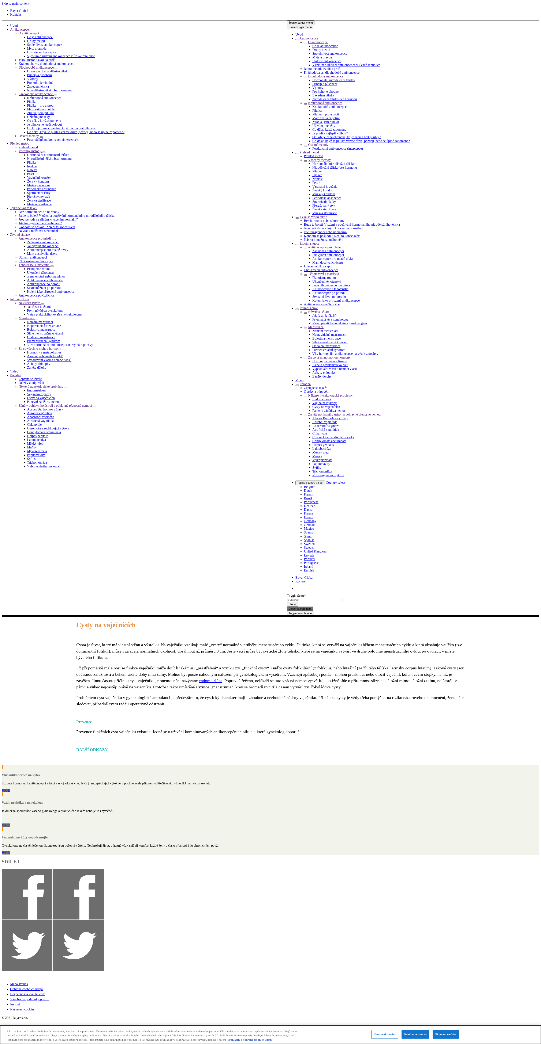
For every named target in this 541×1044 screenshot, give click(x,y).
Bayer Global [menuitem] (19, 10)
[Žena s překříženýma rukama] (2, 829)
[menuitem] (14, 25)
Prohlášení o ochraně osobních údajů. (250, 1039)
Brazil (308, 498)
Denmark (310, 506)
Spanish (309, 532)
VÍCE (6, 790)
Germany (310, 521)
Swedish (309, 547)
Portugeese (311, 502)
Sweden (309, 544)
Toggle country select (310, 482)
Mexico (309, 528)
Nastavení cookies (22, 1009)
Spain (307, 536)
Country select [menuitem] (335, 482)
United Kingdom (315, 551)
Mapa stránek (19, 984)
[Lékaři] (2, 794)
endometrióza (210, 680)
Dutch (308, 490)
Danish (308, 509)
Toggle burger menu (301, 22)
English (309, 555)
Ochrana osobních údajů (26, 989)
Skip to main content (15, 3)
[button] (41, 34)
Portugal (309, 559)
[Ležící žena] (2, 766)
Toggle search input (301, 613)
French (308, 494)
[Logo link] (419, 29)
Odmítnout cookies (415, 1034)
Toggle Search (296, 595)
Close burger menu (300, 27)
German (309, 525)
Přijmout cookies (445, 1034)
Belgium (309, 487)
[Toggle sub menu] (297, 39)
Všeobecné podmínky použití (29, 999)
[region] (270, 1034)
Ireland (308, 566)
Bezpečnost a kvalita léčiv (27, 994)
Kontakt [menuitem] (15, 14)
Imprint (15, 1004)
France (308, 513)
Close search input (300, 608)
